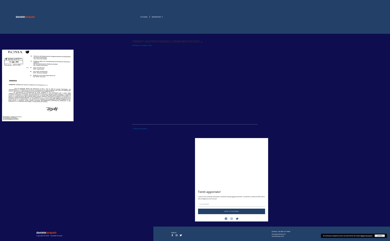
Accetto (380, 236)
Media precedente (139, 128)
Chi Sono (143, 17)
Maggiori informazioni (366, 236)
